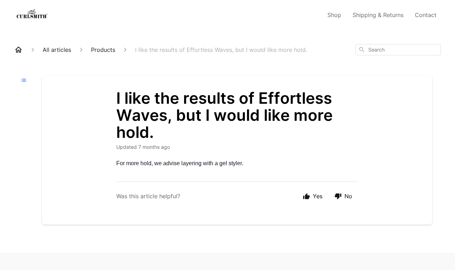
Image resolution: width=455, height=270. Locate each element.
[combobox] (398, 49)
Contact (426, 14)
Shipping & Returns (378, 14)
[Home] (18, 49)
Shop (334, 14)
